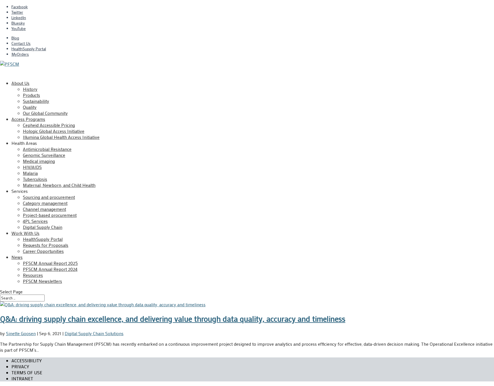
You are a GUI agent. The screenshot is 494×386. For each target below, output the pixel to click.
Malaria (30, 173)
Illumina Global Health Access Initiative (61, 137)
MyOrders (20, 54)
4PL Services (35, 221)
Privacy (20, 366)
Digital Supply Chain (42, 227)
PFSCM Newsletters (42, 281)
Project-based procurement (50, 215)
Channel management (44, 209)
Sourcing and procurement (49, 197)
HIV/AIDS (32, 167)
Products (31, 95)
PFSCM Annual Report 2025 (50, 263)
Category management (45, 203)
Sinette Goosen (21, 333)
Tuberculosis (35, 179)
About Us (20, 83)
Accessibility (26, 360)
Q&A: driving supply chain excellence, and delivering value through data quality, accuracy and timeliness (172, 319)
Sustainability (36, 101)
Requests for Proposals (45, 245)
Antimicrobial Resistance (47, 149)
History (30, 89)
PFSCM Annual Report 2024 (50, 269)
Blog (15, 38)
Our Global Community (45, 113)
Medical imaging (39, 161)
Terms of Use (26, 372)
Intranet (22, 378)
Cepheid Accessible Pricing (49, 125)
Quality (30, 107)
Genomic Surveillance (44, 155)
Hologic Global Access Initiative (53, 131)
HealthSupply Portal (28, 48)
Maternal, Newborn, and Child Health (59, 185)
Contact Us (21, 43)
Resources (33, 275)
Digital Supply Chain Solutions (94, 333)
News (17, 257)
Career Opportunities (43, 251)
